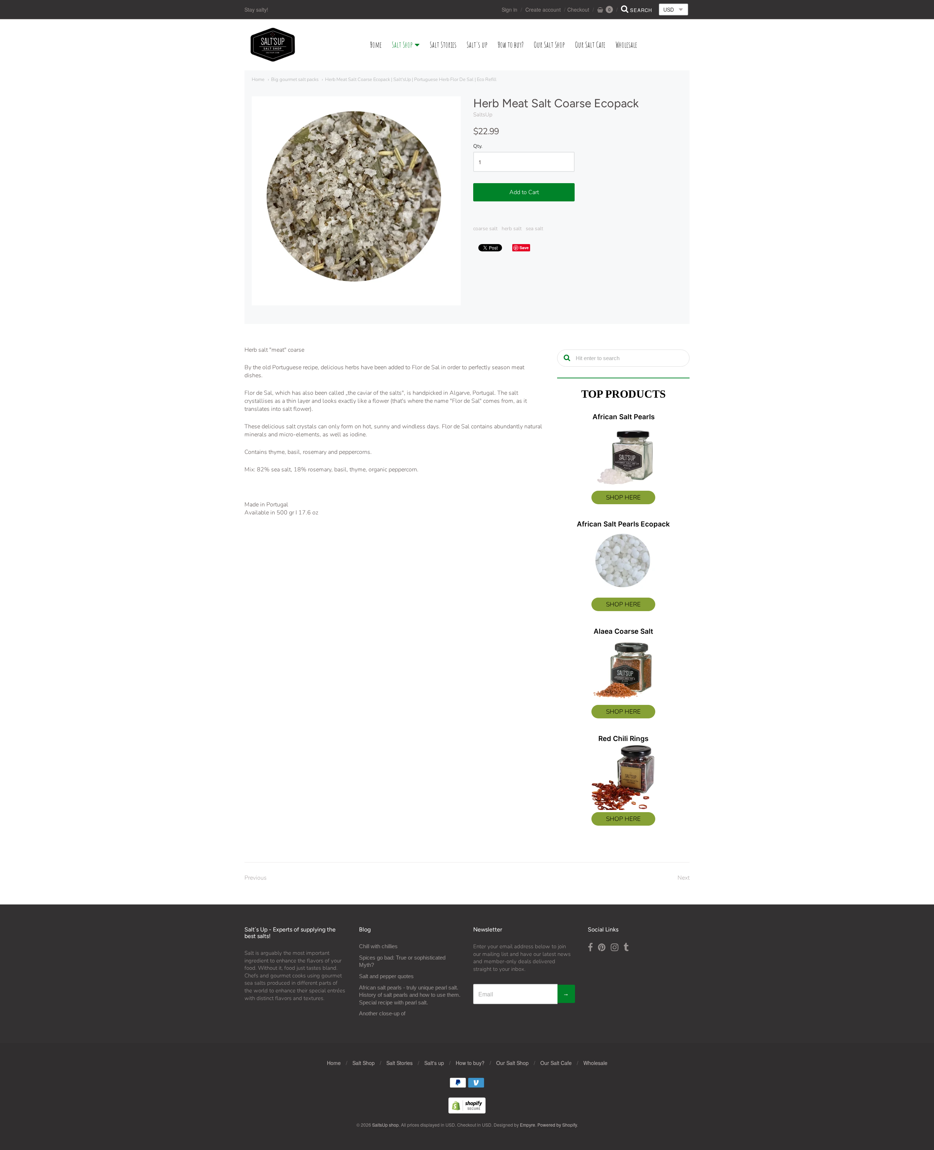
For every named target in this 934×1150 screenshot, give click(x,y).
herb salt (512, 228)
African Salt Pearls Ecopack (623, 524)
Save (524, 247)
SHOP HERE (623, 497)
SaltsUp (483, 114)
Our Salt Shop (549, 45)
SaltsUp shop (385, 1125)
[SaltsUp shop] (272, 45)
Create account (543, 9)
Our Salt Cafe (590, 45)
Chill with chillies (378, 946)
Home (376, 45)
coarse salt (485, 228)
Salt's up (477, 45)
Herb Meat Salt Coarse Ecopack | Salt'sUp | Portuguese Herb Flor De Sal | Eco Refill (411, 79)
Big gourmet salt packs (295, 79)
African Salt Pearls (624, 417)
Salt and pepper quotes (386, 976)
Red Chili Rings (623, 738)
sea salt (534, 228)
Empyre (527, 1125)
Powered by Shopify (557, 1125)
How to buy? (511, 45)
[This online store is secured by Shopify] (467, 1111)
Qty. (477, 146)
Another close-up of (382, 1013)
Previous (255, 878)
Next (684, 878)
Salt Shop (402, 45)
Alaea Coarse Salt (623, 631)
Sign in (509, 9)
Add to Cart (524, 192)
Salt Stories (443, 45)
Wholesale (626, 45)
